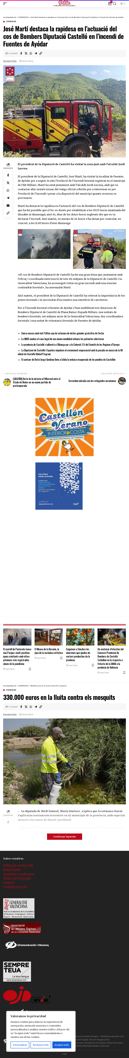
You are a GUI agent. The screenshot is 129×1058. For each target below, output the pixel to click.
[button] (126, 3)
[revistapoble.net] (64, 3)
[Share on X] (26, 53)
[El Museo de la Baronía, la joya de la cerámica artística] (49, 637)
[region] (41, 1031)
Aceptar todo (62, 1045)
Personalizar (20, 1045)
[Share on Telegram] (36, 53)
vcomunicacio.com (15, 886)
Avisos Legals (11, 869)
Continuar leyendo (64, 836)
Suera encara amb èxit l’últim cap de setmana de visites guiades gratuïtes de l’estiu (62, 333)
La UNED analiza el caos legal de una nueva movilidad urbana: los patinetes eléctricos (62, 339)
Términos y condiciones (18, 873)
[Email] (8, 205)
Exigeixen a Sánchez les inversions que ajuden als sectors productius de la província (78, 654)
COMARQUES (11, 21)
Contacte (8, 882)
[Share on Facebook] (21, 53)
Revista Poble (10, 61)
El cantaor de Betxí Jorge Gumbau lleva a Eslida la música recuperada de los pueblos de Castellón (68, 359)
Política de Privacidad (17, 878)
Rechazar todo (41, 1045)
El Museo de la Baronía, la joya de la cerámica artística (49, 651)
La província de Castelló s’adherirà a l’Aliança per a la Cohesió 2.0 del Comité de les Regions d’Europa (70, 344)
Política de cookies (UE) (18, 865)
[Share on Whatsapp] (31, 53)
